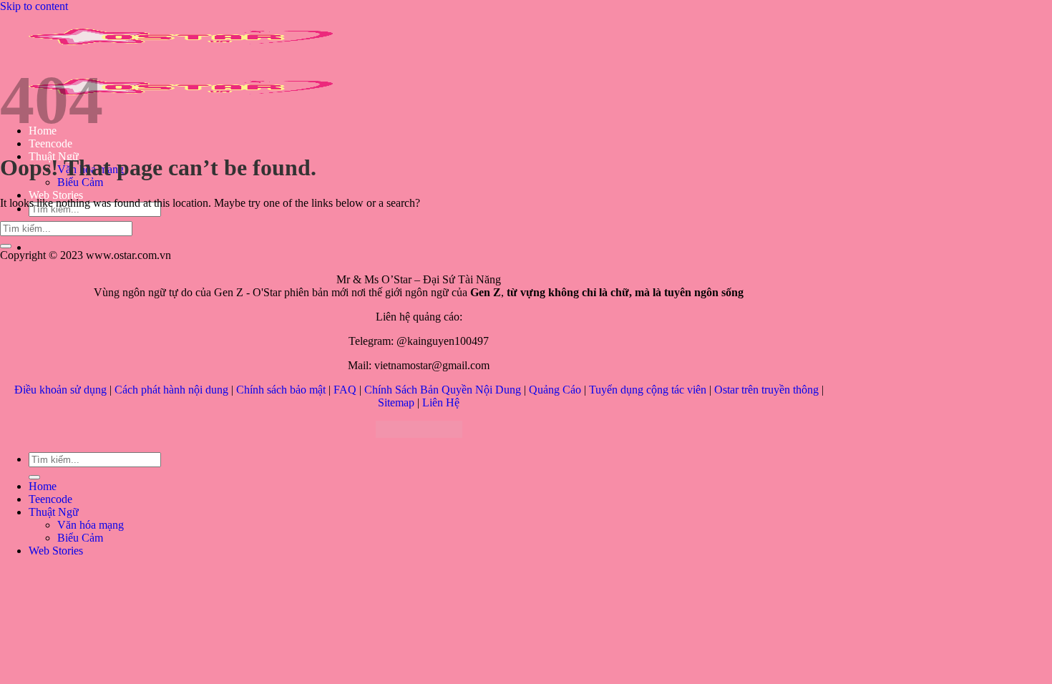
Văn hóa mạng (90, 525)
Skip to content (34, 6)
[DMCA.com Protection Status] (419, 434)
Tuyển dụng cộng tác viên (647, 389)
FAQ (344, 389)
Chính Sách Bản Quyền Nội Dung (442, 389)
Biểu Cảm (80, 182)
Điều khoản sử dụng (60, 389)
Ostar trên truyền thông (766, 389)
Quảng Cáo (555, 389)
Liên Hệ (440, 402)
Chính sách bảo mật (281, 389)
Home (43, 486)
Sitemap (396, 402)
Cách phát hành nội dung (171, 389)
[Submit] (5, 246)
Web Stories (56, 195)
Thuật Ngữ (54, 512)
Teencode (50, 143)
